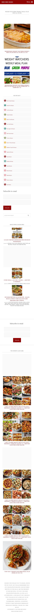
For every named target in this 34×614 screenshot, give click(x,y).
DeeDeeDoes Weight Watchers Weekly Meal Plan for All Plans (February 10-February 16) (17, 86)
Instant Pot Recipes (10, 105)
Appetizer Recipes (10, 152)
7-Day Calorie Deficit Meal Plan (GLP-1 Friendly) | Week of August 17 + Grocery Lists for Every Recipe (17, 408)
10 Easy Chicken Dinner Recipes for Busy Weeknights (17, 240)
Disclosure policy (17, 611)
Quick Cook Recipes (10, 119)
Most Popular (26, 243)
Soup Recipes (9, 156)
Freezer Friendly (10, 114)
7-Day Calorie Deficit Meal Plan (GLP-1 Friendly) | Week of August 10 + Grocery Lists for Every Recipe (17, 444)
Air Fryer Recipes (10, 110)
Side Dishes (9, 184)
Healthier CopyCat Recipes (12, 147)
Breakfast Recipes (10, 161)
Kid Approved (18, 243)
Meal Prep (7, 303)
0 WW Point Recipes (13, 302)
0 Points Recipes (10, 138)
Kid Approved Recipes (11, 128)
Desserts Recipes (10, 180)
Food (13, 243)
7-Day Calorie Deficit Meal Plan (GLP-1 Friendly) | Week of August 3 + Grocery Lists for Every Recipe (17, 501)
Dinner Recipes (9, 170)
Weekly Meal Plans (24, 283)
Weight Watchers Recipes (19, 244)
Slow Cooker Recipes (11, 100)
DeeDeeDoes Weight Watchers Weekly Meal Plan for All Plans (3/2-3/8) (17, 52)
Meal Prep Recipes (10, 133)
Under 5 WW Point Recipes (22, 304)
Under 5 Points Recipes (11, 142)
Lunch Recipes (9, 166)
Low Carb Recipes (10, 124)
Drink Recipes (9, 175)
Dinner (9, 243)
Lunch (27, 302)
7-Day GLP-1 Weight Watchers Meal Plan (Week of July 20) (17, 572)
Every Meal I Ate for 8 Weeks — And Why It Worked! (17, 280)
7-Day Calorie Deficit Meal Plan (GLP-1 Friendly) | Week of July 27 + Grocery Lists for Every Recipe (17, 537)
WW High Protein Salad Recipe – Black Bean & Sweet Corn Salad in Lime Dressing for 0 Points (17, 298)
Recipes (10, 244)
